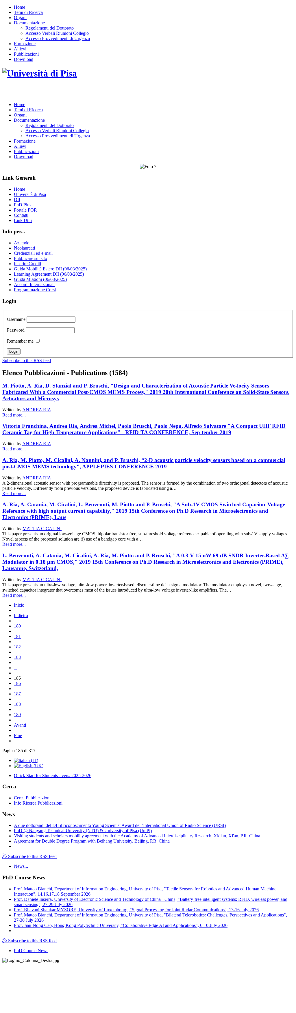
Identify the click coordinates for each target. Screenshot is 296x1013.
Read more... (14, 414)
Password (16, 330)
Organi (20, 17)
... (15, 667)
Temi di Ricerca (28, 12)
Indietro (21, 615)
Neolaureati (24, 247)
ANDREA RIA (36, 409)
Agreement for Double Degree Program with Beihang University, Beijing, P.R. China (92, 841)
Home (19, 7)
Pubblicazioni (26, 54)
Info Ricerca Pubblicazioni (38, 803)
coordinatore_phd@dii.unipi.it (266, 1000)
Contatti (21, 215)
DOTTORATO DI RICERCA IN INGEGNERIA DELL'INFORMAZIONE (92, 91)
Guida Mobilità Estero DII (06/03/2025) (50, 268)
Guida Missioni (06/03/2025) (40, 279)
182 (17, 646)
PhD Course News (31, 950)
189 (17, 714)
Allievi (20, 48)
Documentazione (29, 22)
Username (16, 319)
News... (21, 866)
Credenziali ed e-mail (33, 253)
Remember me (20, 341)
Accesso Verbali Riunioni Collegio (57, 33)
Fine (18, 735)
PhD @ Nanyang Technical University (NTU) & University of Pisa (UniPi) (83, 830)
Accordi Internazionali (34, 284)
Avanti (20, 725)
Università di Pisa (30, 194)
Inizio (19, 605)
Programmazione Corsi (35, 289)
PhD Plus (22, 204)
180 (17, 625)
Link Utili (23, 220)
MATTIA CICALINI (42, 528)
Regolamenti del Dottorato (49, 28)
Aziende (21, 242)
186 (17, 683)
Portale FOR (25, 210)
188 (17, 704)
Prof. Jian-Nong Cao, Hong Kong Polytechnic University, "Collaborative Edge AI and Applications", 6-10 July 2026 (120, 925)
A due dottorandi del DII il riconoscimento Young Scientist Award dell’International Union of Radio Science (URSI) (120, 825)
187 (17, 693)
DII (17, 199)
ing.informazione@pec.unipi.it (41, 975)
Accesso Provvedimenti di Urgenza (57, 38)
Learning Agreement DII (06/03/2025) (49, 274)
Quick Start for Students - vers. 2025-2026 (52, 775)
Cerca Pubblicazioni (32, 797)
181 (17, 636)
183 (17, 657)
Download (23, 59)
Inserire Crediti (27, 263)
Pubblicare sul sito (30, 258)
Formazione (25, 43)
